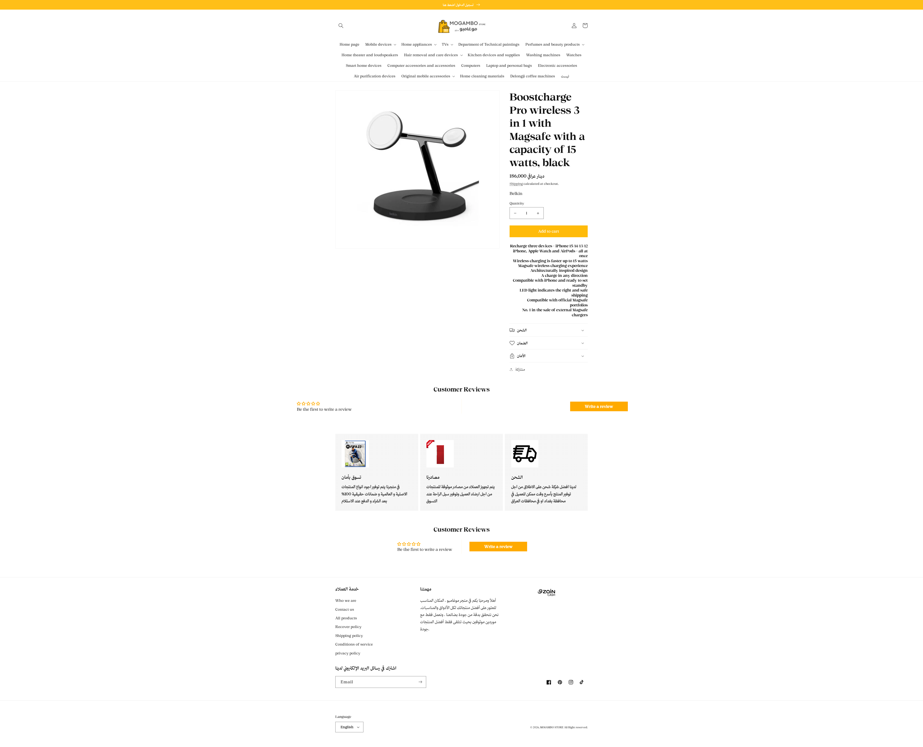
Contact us (344, 609)
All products (346, 618)
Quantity (517, 203)
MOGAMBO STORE (551, 727)
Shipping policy (349, 635)
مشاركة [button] (520, 369)
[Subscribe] (420, 682)
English (347, 727)
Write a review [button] (599, 406)
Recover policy (348, 626)
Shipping (516, 184)
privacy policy (347, 653)
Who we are (345, 600)
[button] (340, 25)
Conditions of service (354, 644)
